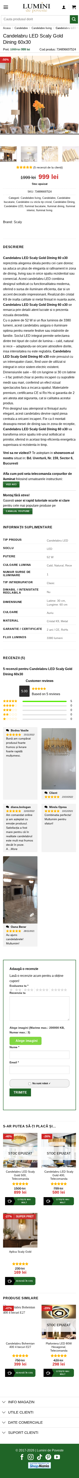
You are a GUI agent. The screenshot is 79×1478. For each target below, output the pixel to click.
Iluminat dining (55, 206)
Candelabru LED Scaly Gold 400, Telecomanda (58, 1175)
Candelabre (21, 28)
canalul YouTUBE (17, 511)
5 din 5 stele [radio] (58, 990)
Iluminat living (44, 210)
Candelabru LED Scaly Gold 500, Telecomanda (20, 1175)
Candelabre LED (13, 206)
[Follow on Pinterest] (48, 1457)
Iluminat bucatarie (35, 206)
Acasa (7, 28)
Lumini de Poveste (50, 1450)
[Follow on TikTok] (40, 1457)
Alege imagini (27, 1040)
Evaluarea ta (19, 985)
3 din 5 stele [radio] (27, 990)
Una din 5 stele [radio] (11, 990)
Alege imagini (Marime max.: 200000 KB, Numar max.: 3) (37, 1030)
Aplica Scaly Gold (20, 1251)
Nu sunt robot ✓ (41, 1083)
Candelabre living (42, 28)
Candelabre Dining (64, 201)
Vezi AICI (11, 484)
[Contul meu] (64, 7)
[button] (6, 7)
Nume (14, 1047)
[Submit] (74, 19)
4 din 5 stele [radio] (41, 990)
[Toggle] (4, 1402)
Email (14, 1062)
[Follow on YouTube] (57, 1457)
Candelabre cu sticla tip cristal (34, 201)
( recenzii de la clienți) (48, 167)
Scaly (18, 222)
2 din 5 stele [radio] (17, 990)
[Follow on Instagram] (31, 1457)
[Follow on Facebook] (22, 1457)
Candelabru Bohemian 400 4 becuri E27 (20, 1345)
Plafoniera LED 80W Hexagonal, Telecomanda (59, 1347)
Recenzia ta (18, 992)
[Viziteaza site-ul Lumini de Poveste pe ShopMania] (39, 1465)
